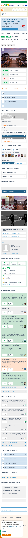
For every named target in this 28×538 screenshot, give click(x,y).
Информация (4, 517)
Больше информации (7, 141)
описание (15, 88)
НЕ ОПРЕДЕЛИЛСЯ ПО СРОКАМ (11, 497)
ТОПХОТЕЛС (3, 33)
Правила (11, 517)
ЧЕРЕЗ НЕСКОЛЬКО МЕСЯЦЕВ (10, 493)
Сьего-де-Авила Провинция (19, 33)
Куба (9, 33)
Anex (3, 243)
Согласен (6, 534)
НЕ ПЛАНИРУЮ (7, 500)
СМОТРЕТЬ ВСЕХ (15, 253)
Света (12, 245)
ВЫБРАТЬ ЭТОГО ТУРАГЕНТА (6, 253)
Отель (2, 42)
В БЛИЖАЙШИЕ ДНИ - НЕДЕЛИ (11, 487)
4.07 (9, 36)
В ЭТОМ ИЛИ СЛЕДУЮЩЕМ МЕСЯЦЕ (12, 490)
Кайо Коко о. (4, 41)
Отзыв (22, 304)
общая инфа (8, 88)
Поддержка (18, 517)
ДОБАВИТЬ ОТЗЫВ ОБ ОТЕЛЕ (14, 1)
